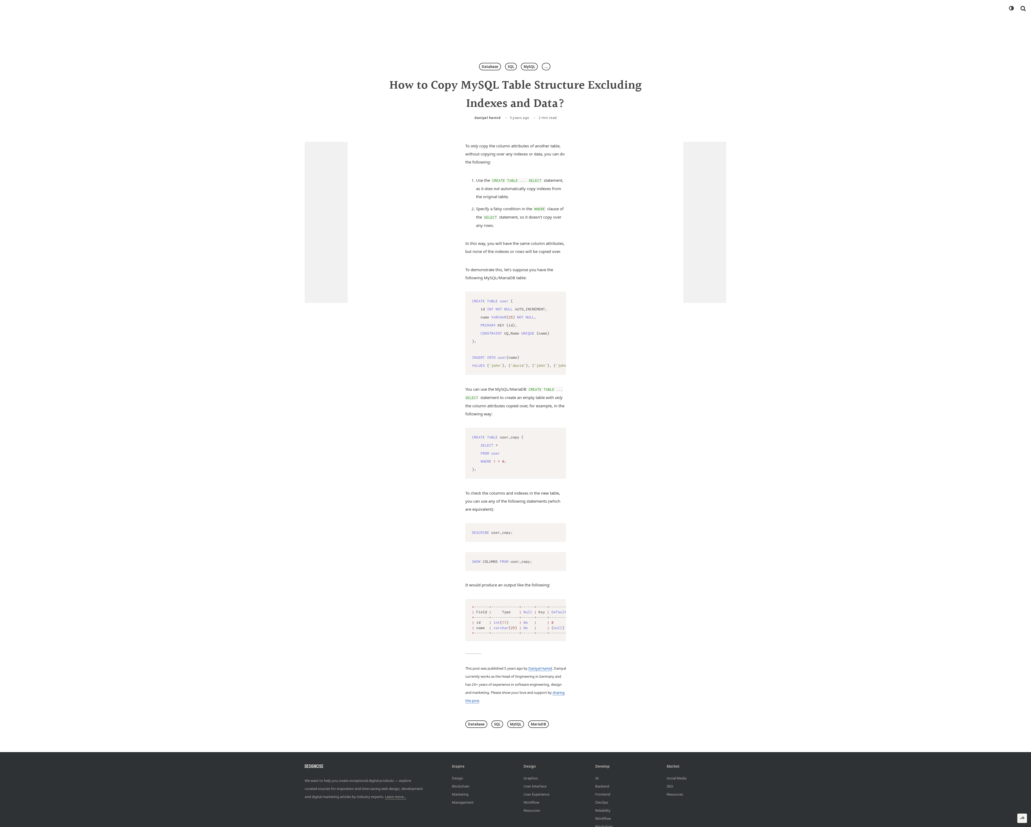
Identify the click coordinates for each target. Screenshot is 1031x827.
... (546, 66)
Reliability (603, 810)
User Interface (535, 786)
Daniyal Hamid (487, 117)
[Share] (1022, 818)
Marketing (460, 794)
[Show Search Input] (1023, 8)
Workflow (531, 802)
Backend (602, 786)
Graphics (531, 778)
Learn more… (395, 796)
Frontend (602, 794)
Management (463, 802)
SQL (511, 66)
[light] (1011, 8)
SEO (670, 786)
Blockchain (460, 786)
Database (490, 66)
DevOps (601, 802)
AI (596, 778)
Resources (532, 810)
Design (457, 778)
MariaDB (538, 724)
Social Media (677, 778)
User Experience (536, 794)
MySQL (529, 66)
